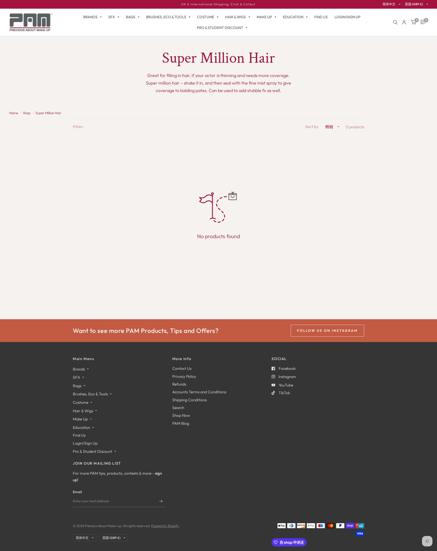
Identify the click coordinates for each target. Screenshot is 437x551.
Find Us (321, 17)
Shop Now (181, 415)
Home (13, 113)
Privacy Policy (184, 376)
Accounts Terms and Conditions (199, 391)
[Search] (395, 22)
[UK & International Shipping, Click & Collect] (218, 4)
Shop (26, 113)
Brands (90, 17)
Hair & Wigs (235, 17)
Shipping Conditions (189, 399)
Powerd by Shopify (165, 526)
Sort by (311, 126)
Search (178, 407)
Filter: (78, 126)
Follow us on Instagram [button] (327, 330)
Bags (130, 17)
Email (77, 492)
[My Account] (404, 22)
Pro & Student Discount (220, 27)
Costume (205, 17)
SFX (111, 17)
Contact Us (181, 368)
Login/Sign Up (348, 17)
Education (293, 17)
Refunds (179, 384)
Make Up (264, 17)
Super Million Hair (48, 113)
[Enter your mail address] (160, 501)
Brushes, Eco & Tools (166, 17)
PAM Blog (180, 423)
